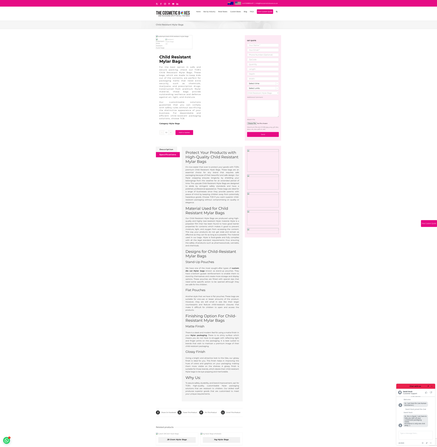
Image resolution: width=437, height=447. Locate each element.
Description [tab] (166, 149)
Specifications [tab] (167, 155)
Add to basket (184, 132)
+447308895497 (248, 3)
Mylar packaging (199, 335)
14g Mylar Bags (221, 439)
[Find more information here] (415, 414)
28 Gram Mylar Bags (177, 439)
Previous (157, 36)
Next (190, 36)
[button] (277, 11)
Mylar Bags (174, 123)
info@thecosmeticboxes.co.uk (266, 3)
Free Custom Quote (429, 223)
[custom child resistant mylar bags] (174, 36)
